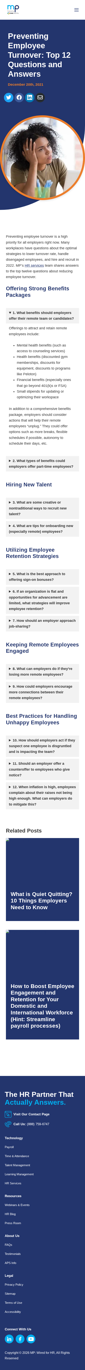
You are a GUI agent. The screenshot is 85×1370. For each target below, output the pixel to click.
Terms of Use (13, 1302)
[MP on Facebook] (20, 1339)
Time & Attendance (17, 1156)
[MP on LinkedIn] (9, 1339)
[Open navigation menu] (76, 10)
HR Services (13, 1183)
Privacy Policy (14, 1284)
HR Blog (10, 1214)
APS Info (10, 1263)
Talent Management (17, 1165)
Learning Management (19, 1174)
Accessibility (13, 1311)
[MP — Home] (13, 10)
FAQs (8, 1244)
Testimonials (13, 1253)
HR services (34, 265)
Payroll (9, 1147)
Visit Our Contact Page (31, 1114)
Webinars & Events (17, 1205)
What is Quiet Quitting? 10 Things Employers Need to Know (41, 900)
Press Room (13, 1223)
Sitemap (10, 1293)
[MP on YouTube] (30, 1339)
